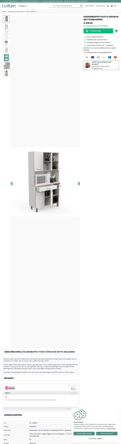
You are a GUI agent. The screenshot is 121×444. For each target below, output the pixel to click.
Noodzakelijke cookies (84, 433)
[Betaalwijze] (101, 57)
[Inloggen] (108, 6)
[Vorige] (12, 183)
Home (4, 11)
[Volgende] (79, 183)
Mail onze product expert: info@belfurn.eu (101, 67)
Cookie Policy (111, 429)
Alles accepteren (107, 433)
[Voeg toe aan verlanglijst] (116, 30)
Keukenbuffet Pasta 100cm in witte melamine (22, 11)
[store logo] (8, 5)
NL (115, 6)
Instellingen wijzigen (95, 439)
